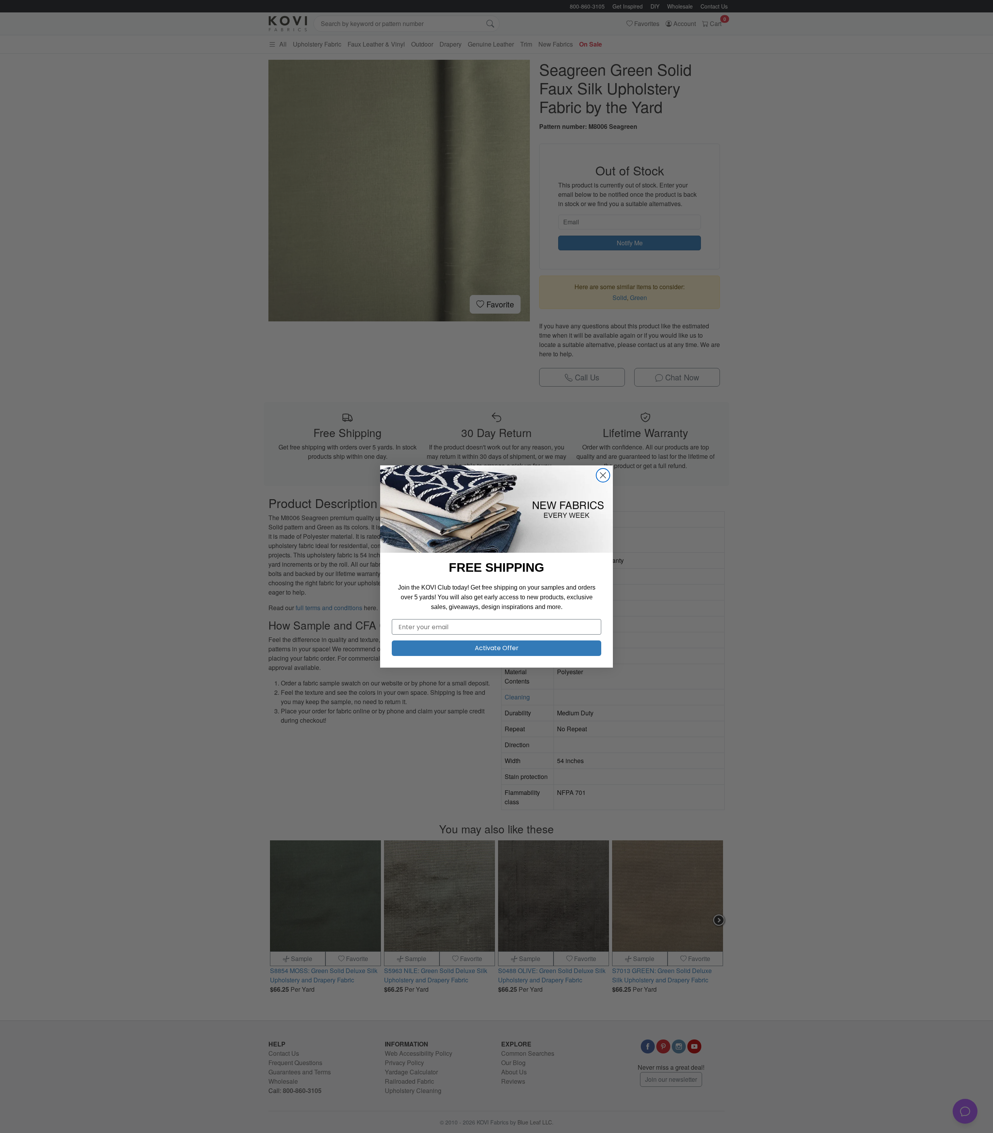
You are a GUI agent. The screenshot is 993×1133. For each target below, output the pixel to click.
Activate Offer (497, 648)
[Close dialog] (603, 475)
